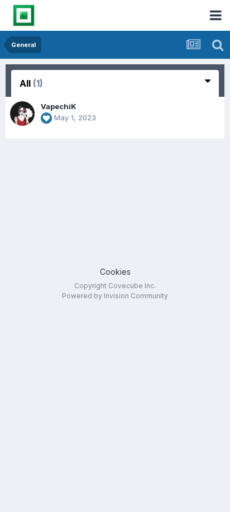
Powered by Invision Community (115, 296)
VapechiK (58, 106)
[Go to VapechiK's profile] (22, 113)
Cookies (115, 271)
